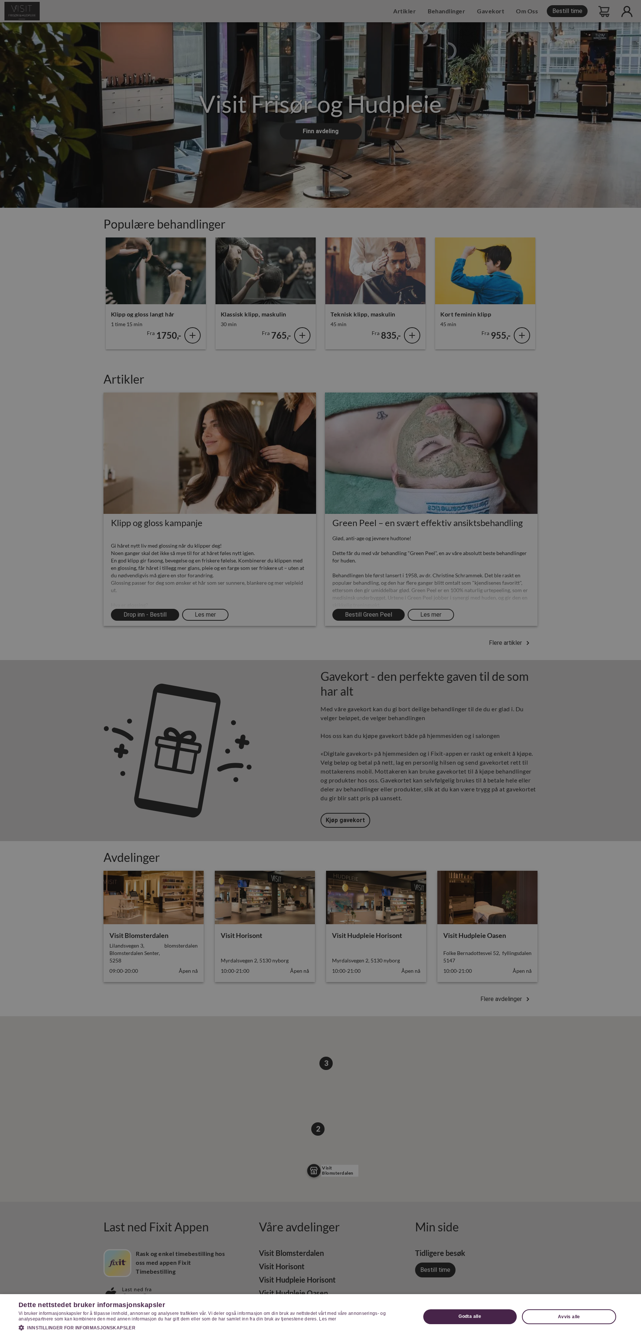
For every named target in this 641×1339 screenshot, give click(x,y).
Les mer (327, 1319)
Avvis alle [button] (569, 1316)
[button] (214, 1327)
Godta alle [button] (469, 1316)
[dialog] (320, 1316)
